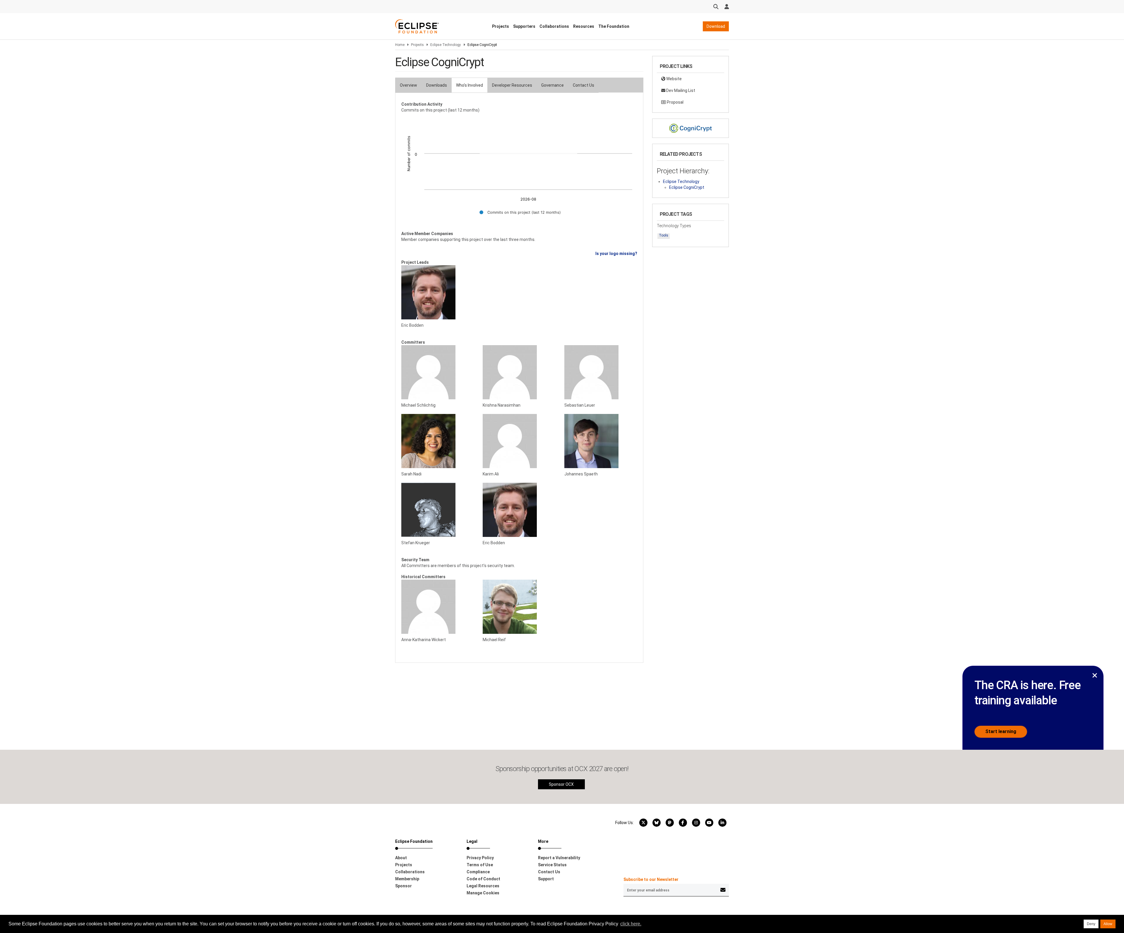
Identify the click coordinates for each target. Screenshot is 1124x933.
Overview (408, 85)
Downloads (436, 85)
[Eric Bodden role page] (437, 292)
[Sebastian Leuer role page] (600, 372)
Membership (407, 878)
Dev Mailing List (680, 90)
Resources (583, 26)
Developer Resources (512, 85)
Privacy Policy (480, 857)
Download (716, 26)
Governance (552, 85)
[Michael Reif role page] (519, 607)
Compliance (478, 871)
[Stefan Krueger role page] (437, 510)
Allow (1108, 924)
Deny (1091, 924)
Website (673, 78)
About (401, 857)
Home (400, 45)
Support (546, 878)
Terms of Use (480, 864)
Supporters (524, 26)
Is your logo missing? (616, 253)
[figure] (519, 169)
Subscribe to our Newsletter (650, 879)
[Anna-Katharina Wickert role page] (437, 607)
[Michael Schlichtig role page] (437, 372)
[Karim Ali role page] (519, 441)
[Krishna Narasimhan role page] (519, 372)
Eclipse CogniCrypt (686, 187)
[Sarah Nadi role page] (437, 441)
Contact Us (583, 85)
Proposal (674, 102)
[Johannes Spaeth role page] (600, 441)
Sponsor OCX (561, 784)
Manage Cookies (483, 893)
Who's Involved (469, 85)
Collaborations (554, 26)
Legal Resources (483, 886)
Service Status (552, 864)
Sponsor (403, 886)
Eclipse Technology (445, 45)
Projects (500, 26)
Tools (663, 235)
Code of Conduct (483, 878)
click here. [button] (630, 923)
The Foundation (613, 26)
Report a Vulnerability (559, 857)
